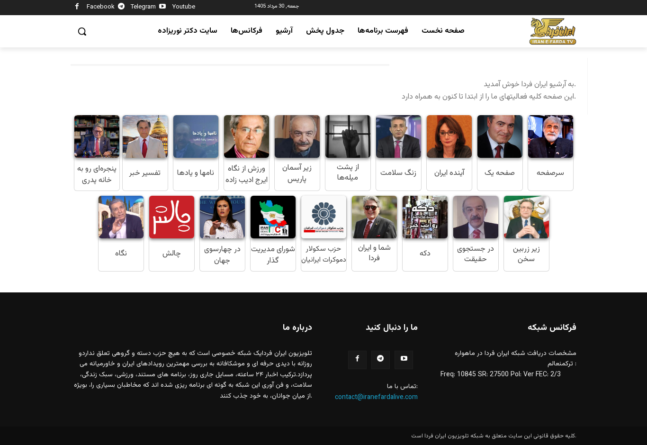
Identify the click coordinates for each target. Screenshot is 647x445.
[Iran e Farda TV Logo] (552, 31)
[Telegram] (121, 7)
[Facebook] (77, 7)
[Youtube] (162, 7)
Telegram (143, 7)
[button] (82, 31)
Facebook (101, 7)
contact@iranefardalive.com (376, 397)
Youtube (183, 7)
